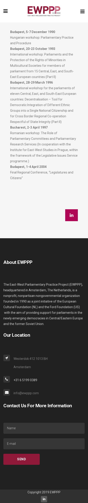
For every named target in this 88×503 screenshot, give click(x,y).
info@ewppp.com (26, 393)
